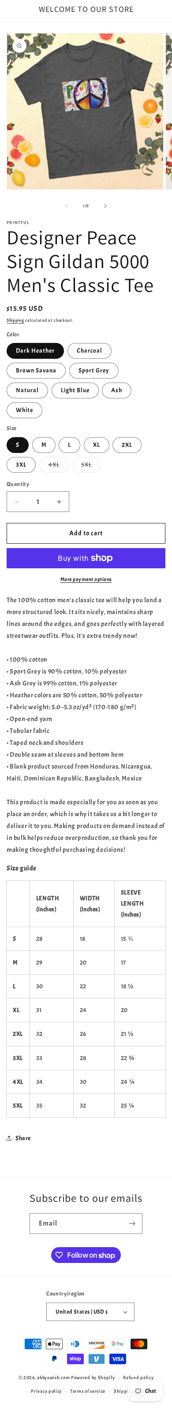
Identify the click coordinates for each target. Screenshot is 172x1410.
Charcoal (89, 350)
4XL (59, 466)
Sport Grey (94, 370)
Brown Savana (36, 370)
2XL (127, 445)
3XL (21, 464)
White (24, 410)
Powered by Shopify (93, 1377)
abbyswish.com (53, 1377)
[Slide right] (105, 206)
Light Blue (75, 390)
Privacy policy (46, 1391)
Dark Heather (35, 350)
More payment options (86, 579)
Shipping (15, 320)
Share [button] (23, 1138)
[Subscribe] (132, 1223)
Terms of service (87, 1391)
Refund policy (138, 1377)
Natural (27, 390)
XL (96, 445)
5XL (91, 466)
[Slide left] (66, 206)
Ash (116, 390)
